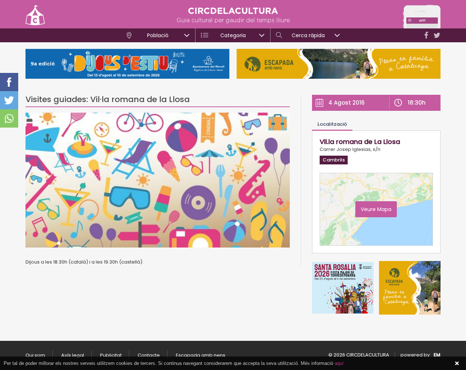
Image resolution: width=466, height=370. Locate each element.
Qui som (35, 355)
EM (437, 354)
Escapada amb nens (200, 355)
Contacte (149, 355)
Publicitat (111, 355)
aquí (339, 363)
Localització (332, 124)
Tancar (457, 363)
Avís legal (72, 355)
